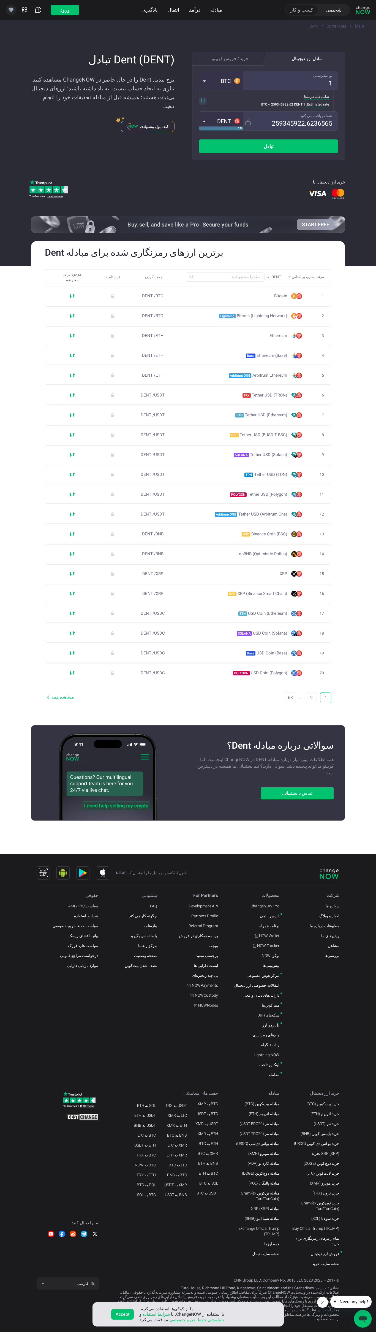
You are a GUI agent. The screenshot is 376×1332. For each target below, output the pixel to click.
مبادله (216, 10)
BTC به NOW (145, 1165)
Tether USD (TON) (266, 474)
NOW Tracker (268, 945)
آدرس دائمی (269, 916)
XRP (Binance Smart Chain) (258, 593)
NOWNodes (208, 1005)
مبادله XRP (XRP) (265, 1208)
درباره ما (332, 906)
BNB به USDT (176, 1195)
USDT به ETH (145, 1115)
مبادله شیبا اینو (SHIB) (262, 1218)
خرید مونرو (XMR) (324, 1183)
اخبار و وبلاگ (329, 916)
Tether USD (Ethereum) (261, 414)
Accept (123, 1314)
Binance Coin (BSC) (265, 534)
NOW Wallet (269, 936)
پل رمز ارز (270, 1025)
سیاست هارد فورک (83, 945)
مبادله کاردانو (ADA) (263, 1163)
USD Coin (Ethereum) (263, 613)
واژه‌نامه (150, 926)
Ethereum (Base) (267, 355)
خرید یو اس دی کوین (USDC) (316, 1143)
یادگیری (150, 10)
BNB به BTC (177, 1135)
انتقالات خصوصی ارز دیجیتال (256, 985)
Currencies (336, 26)
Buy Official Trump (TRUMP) (315, 1228)
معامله (273, 1074)
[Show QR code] (43, 873)
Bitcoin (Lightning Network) (253, 315)
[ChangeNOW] (363, 10)
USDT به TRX (176, 1105)
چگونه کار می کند (143, 916)
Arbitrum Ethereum (258, 375)
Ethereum (278, 335)
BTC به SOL (146, 1195)
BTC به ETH (208, 1173)
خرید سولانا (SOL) (325, 1218)
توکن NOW (270, 955)
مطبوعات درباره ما (324, 926)
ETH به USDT (145, 1145)
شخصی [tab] (334, 10)
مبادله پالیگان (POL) (264, 1183)
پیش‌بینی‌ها (271, 965)
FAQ (153, 906)
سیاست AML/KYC (83, 906)
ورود (65, 10)
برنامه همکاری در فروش (198, 936)
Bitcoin (280, 296)
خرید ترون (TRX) (325, 1193)
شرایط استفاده (86, 916)
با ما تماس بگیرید (143, 936)
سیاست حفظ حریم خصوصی (75, 926)
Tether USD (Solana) (261, 454)
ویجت (213, 945)
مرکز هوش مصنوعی (263, 975)
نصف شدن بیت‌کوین (141, 965)
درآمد (194, 10)
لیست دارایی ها (206, 965)
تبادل (269, 146)
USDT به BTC (207, 1193)
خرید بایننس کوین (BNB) (320, 1133)
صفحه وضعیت (145, 955)
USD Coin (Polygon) (260, 672)
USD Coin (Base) (267, 653)
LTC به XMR (177, 1115)
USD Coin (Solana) (262, 633)
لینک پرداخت (269, 1065)
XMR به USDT (175, 1185)
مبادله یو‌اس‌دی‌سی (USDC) (257, 1143)
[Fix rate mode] (248, 122)
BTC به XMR (208, 1104)
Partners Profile (204, 916)
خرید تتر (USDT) (326, 1123)
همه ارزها (271, 1244)
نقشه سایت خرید (325, 1263)
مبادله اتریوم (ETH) (264, 1114)
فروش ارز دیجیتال (325, 1254)
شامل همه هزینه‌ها (316, 97)
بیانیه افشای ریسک (83, 936)
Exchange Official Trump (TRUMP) (258, 1231)
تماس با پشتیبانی (297, 793)
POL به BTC (146, 1185)
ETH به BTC (208, 1143)
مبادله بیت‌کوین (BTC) (262, 1104)
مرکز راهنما (147, 945)
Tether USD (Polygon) (259, 494)
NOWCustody (206, 995)
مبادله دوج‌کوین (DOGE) (260, 1173)
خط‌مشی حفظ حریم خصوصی (196, 1319)
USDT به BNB (145, 1125)
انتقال (173, 10)
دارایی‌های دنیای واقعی (261, 995)
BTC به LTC (147, 1135)
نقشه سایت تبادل (265, 1254)
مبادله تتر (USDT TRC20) (259, 1133)
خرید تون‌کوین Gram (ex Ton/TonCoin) (320, 1206)
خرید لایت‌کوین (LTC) (322, 1173)
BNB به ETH (208, 1163)
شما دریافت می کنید (316, 116)
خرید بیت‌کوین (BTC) (322, 1104)
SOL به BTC (208, 1183)
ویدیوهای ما (330, 936)
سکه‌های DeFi (268, 1015)
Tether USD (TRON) (265, 395)
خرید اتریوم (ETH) (324, 1114)
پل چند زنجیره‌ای (205, 975)
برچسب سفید (207, 955)
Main (359, 26)
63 (290, 697)
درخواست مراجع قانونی (79, 955)
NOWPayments (205, 985)
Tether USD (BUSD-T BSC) (259, 434)
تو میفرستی (322, 75)
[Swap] (203, 101)
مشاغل (333, 945)
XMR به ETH (177, 1155)
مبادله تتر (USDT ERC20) (259, 1123)
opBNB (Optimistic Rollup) (263, 554)
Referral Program (203, 926)
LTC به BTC (178, 1165)
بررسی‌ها (332, 955)
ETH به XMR (208, 1133)
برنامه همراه (269, 926)
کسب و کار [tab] (301, 10)
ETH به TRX (146, 1175)
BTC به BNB (177, 1175)
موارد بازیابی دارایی (82, 965)
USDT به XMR (206, 1123)
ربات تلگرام (269, 1045)
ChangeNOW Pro (264, 906)
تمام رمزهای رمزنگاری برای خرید (317, 1241)
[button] (221, 80)
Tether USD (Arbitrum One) (251, 514)
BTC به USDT (207, 1114)
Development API (203, 906)
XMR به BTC (208, 1153)
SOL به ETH (146, 1105)
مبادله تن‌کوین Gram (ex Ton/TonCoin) (260, 1196)
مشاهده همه (62, 697)
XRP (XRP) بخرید (325, 1153)
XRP (283, 573)
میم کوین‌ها (270, 1005)
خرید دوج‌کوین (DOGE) (321, 1163)
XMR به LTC (177, 1145)
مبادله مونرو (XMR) (263, 1153)
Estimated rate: (317, 104)
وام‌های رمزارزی (266, 1035)
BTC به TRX (146, 1155)
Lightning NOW (266, 1055)
